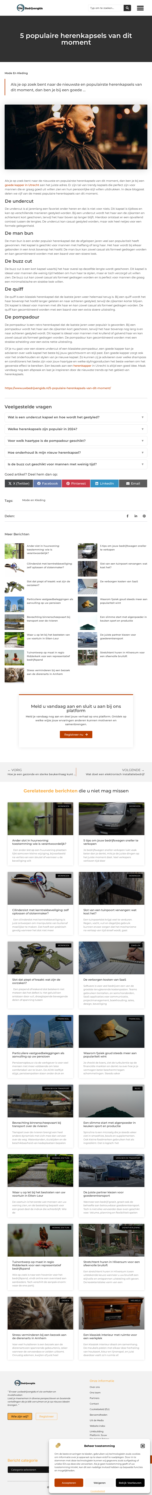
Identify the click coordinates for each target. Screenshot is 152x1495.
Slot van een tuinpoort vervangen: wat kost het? (109, 911)
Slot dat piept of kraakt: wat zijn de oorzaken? (36, 981)
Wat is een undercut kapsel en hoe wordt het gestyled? (76, 417)
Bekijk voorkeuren (130, 1482)
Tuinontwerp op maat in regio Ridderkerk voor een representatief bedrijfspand (48, 656)
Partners (94, 1398)
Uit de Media (97, 1420)
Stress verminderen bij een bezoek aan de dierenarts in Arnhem (39, 1336)
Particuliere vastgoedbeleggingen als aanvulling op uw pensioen (38, 1054)
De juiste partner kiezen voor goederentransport (103, 1194)
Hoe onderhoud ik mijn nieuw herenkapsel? (76, 452)
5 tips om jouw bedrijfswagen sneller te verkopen (110, 842)
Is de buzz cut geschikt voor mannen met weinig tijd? (76, 464)
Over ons (95, 1387)
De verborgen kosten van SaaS (119, 581)
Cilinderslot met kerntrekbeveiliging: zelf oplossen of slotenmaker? (40, 911)
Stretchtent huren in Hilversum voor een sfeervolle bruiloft (111, 1263)
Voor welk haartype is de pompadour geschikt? (76, 441)
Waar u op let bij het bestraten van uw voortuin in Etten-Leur (38, 1194)
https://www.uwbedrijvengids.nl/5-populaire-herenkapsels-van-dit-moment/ (58, 388)
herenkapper (82, 365)
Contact (94, 1403)
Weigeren (100, 1482)
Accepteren (69, 1482)
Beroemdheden (98, 1414)
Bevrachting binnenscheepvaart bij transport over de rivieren (36, 1124)
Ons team (95, 1392)
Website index (97, 1425)
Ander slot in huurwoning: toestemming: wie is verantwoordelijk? (43, 549)
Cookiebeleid (97, 1491)
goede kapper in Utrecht (22, 185)
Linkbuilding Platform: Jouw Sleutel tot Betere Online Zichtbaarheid (101, 1437)
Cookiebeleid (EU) (100, 1409)
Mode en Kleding (16, 73)
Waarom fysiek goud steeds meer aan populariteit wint (110, 1054)
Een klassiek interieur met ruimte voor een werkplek (110, 1336)
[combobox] (106, 8)
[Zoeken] (127, 8)
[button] (143, 1446)
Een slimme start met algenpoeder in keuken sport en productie (109, 1124)
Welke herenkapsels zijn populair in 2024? (76, 429)
